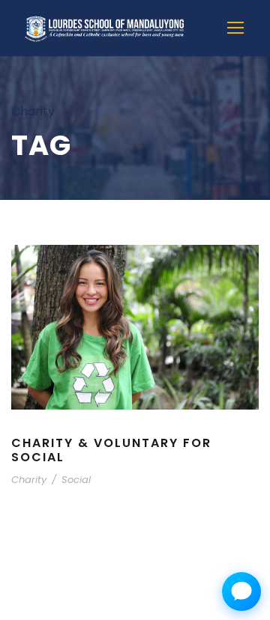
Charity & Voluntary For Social (111, 450)
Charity (28, 479)
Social (76, 479)
